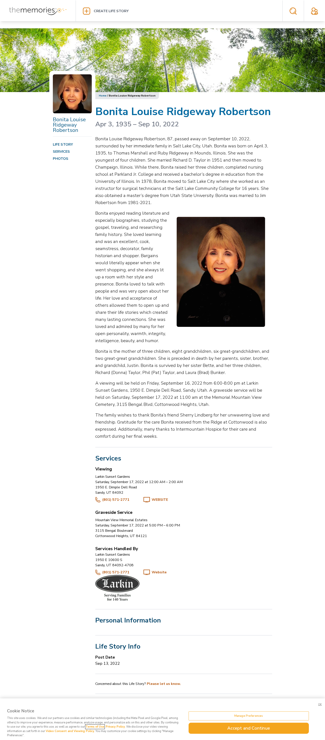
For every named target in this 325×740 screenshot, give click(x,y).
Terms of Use (95, 727)
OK (320, 704)
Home (103, 95)
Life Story (63, 144)
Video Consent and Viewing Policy (70, 731)
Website (160, 499)
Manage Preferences (248, 716)
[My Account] (314, 11)
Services (61, 151)
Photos (60, 158)
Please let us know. (164, 683)
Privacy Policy (115, 727)
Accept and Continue (248, 728)
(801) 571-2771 (115, 499)
